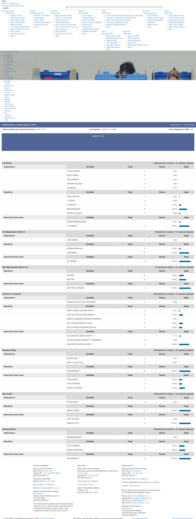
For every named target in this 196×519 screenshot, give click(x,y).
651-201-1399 (83, 473)
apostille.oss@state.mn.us (142, 498)
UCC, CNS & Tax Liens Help (65, 24)
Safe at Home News (176, 24)
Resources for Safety (176, 20)
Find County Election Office (20, 27)
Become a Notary (89, 20)
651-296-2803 (136, 471)
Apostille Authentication (91, 29)
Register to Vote (16, 15)
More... (13, 36)
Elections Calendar (41, 24)
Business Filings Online (63, 15)
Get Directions (38, 493)
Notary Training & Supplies (92, 22)
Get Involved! (15, 31)
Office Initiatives (133, 38)
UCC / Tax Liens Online (63, 18)
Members (151, 22)
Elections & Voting (10, 12)
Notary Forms (88, 27)
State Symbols (111, 40)
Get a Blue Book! (112, 43)
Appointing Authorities (155, 20)
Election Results (16, 24)
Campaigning (39, 18)
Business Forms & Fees (64, 33)
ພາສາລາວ (9, 69)
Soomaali (9, 60)
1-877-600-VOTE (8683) (51, 473)
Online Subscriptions (62, 22)
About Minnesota (105, 32)
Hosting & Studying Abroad (116, 24)
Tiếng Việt (9, 62)
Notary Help (87, 24)
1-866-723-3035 (93, 475)
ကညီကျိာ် (9, 78)
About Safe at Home (176, 15)
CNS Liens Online (61, 20)
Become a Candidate (42, 15)
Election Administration (35, 12)
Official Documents (113, 47)
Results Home (176, 125)
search (6, 8)
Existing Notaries (89, 18)
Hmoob (8, 57)
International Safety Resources (117, 22)
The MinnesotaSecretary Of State (13, 4)
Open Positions (153, 15)
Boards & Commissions (148, 12)
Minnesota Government (114, 38)
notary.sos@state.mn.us (140, 502)
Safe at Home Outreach (177, 27)
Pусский (9, 64)
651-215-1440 (47, 471)
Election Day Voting (17, 18)
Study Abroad (104, 12)
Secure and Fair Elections (20, 29)
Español (9, 55)
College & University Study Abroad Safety (121, 18)
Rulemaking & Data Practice (138, 45)
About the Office (126, 32)
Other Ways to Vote (17, 20)
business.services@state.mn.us (137, 496)
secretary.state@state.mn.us (48, 488)
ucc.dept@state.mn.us (138, 500)
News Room (132, 43)
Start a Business (61, 29)
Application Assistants (176, 22)
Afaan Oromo (11, 71)
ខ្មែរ (7, 73)
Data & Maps (39, 20)
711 (48, 475)
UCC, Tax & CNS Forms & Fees (66, 27)
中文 (7, 66)
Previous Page (189, 125)
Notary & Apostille (81, 12)
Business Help (60, 31)
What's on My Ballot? (18, 22)
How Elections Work (18, 33)
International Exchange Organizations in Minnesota (124, 15)
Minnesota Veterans (113, 45)
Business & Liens (54, 12)
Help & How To (153, 24)
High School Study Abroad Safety (118, 20)
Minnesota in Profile (113, 36)
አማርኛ (8, 75)
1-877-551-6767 (137, 473)
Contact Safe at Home (85, 484)
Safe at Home (166, 12)
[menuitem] (18, 23)
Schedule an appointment (131, 485)
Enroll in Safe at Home (177, 18)
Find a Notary (88, 15)
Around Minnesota (134, 40)
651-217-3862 (49, 481)
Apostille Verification (90, 31)
